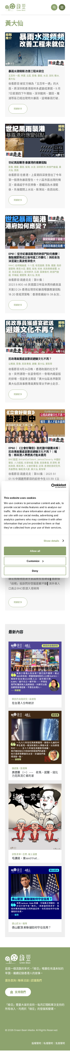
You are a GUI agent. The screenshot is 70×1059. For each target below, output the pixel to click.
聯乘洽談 (23, 980)
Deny (35, 570)
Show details (51, 540)
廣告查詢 (10, 980)
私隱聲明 (48, 1043)
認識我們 (36, 980)
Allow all (35, 551)
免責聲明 (60, 1043)
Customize (33, 561)
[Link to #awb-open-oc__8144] (62, 7)
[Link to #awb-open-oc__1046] (54, 7)
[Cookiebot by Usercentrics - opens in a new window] (51, 486)
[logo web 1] (15, 5)
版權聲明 (36, 1043)
